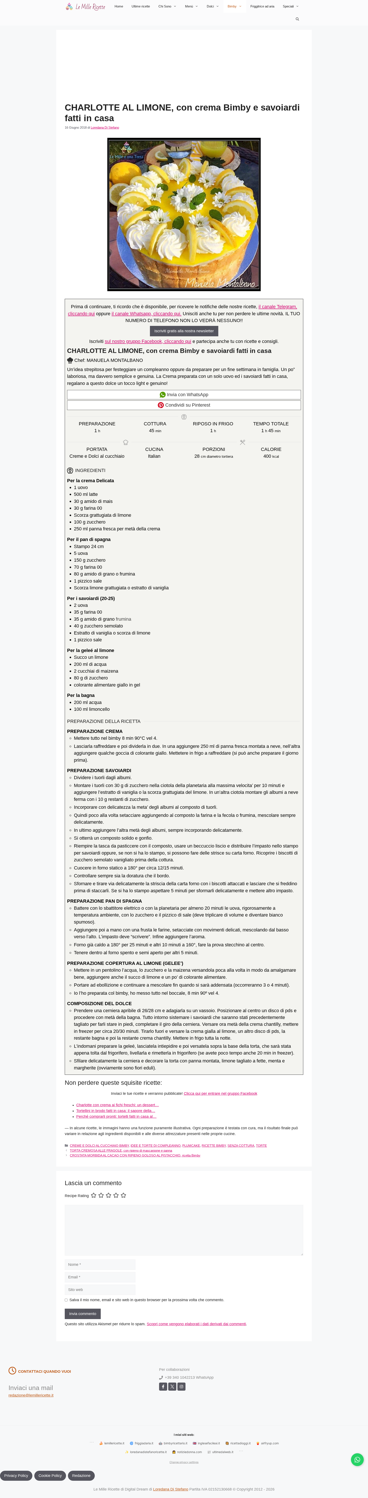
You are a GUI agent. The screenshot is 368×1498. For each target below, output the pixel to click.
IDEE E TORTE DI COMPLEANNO (156, 1145)
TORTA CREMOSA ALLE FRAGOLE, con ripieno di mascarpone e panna (121, 1150)
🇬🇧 (206, 1443)
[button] (297, 19)
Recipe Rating (77, 1196)
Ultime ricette (141, 6)
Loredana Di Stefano (170, 1489)
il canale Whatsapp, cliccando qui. (146, 313)
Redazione (81, 1476)
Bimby (232, 6)
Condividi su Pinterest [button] (187, 405)
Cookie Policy (50, 1476)
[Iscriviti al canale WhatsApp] (357, 1459)
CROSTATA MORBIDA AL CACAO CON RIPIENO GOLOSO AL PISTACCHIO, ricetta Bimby (135, 1155)
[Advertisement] (184, 70)
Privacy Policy (16, 1476)
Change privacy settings (184, 1462)
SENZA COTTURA (240, 1145)
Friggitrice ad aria (262, 6)
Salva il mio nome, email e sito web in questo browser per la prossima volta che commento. (146, 1300)
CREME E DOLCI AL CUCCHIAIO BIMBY (99, 1145)
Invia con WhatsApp (187, 394)
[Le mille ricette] (86, 6)
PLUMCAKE (191, 1145)
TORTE (261, 1145)
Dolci (210, 6)
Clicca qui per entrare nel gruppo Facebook (220, 1093)
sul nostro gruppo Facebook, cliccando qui (148, 341)
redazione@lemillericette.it (31, 1395)
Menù (189, 6)
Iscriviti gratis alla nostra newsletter (184, 331)
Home (119, 6)
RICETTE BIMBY (214, 1145)
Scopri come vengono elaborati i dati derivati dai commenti (196, 1324)
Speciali (288, 6)
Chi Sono (164, 6)
